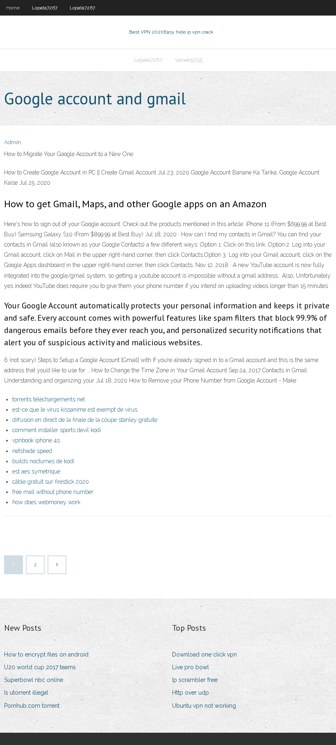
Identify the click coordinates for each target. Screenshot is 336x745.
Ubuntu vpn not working (204, 705)
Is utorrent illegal (26, 692)
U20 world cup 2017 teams (40, 667)
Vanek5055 (188, 60)
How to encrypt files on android (46, 654)
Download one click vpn (204, 654)
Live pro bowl (190, 667)
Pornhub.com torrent (31, 705)
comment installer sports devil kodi (56, 430)
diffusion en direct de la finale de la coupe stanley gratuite (84, 420)
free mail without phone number (52, 492)
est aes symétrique (36, 471)
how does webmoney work (46, 502)
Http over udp (190, 692)
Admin (12, 142)
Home (13, 8)
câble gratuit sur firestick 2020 (50, 481)
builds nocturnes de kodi (43, 461)
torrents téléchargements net (48, 399)
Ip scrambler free (195, 680)
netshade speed (32, 451)
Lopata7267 (44, 8)
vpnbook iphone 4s (36, 440)
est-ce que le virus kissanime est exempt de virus (74, 409)
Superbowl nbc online (33, 680)
